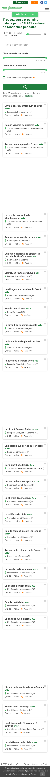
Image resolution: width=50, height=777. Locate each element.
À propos (20, 2)
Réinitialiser (29, 96)
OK (42, 774)
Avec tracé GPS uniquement (20, 77)
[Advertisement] (25, 185)
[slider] (28, 34)
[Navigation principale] (47, 8)
